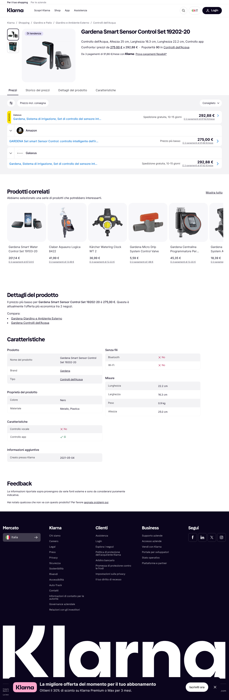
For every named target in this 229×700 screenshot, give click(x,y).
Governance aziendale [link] (62, 604)
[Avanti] (216, 233)
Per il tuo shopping (17, 2)
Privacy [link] (53, 557)
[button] (195, 10)
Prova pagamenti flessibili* (151, 53)
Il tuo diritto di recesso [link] (108, 579)
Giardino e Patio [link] (42, 22)
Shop (57, 10)
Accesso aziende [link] (152, 541)
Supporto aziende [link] (152, 535)
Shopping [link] (24, 22)
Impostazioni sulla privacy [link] (110, 573)
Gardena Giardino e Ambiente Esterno (36, 318)
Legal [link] (52, 546)
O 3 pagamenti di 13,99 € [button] (61, 261)
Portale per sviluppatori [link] (155, 552)
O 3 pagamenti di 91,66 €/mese (197, 143)
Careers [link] (53, 541)
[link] (192, 537)
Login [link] (99, 541)
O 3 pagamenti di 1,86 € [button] (141, 261)
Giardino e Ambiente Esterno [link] (72, 22)
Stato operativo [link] (151, 557)
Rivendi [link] (53, 574)
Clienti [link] (102, 528)
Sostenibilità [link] (56, 568)
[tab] (12, 90)
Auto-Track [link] (55, 585)
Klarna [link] (10, 22)
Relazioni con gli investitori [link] (64, 609)
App (67, 10)
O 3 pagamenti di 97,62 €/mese (199, 119)
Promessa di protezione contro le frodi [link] (113, 567)
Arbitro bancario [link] (105, 560)
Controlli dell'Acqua (176, 47)
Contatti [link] (54, 590)
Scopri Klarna (42, 10)
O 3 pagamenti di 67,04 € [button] (21, 261)
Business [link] (150, 528)
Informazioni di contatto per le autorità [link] (66, 597)
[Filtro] (11, 103)
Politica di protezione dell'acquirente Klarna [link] (108, 553)
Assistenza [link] (102, 535)
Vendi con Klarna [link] (152, 546)
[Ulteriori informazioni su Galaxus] (10, 153)
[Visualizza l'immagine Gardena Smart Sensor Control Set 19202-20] (13, 34)
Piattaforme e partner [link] (154, 563)
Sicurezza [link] (54, 563)
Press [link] (52, 552)
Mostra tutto (214, 192)
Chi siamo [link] (54, 535)
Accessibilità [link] (56, 579)
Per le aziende (38, 2)
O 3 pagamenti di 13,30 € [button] (183, 261)
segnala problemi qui (96, 502)
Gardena (65, 370)
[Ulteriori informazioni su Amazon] (10, 130)
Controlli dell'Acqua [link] (104, 22)
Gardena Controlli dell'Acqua (30, 323)
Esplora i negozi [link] (105, 546)
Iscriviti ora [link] (196, 687)
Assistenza (80, 10)
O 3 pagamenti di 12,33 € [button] (102, 261)
